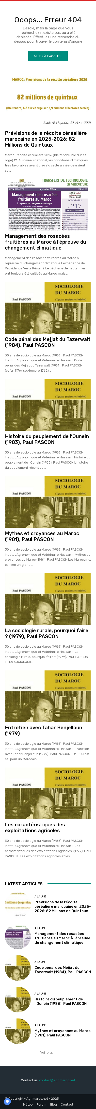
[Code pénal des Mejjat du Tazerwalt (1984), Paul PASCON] (48, 308)
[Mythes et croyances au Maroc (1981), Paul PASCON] (48, 502)
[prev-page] (8, 867)
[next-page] (16, 867)
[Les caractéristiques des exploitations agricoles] (48, 793)
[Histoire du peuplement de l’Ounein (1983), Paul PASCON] (48, 405)
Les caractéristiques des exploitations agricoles (35, 827)
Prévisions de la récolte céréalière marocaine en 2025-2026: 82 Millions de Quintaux (46, 139)
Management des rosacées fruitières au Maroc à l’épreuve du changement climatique (45, 242)
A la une (40, 896)
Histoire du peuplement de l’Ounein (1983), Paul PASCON (47, 439)
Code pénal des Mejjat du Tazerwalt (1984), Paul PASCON (48, 342)
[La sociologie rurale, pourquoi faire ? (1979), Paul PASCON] (48, 599)
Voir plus (46, 1052)
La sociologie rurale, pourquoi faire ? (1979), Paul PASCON (46, 633)
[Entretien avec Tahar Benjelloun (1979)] (48, 696)
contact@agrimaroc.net (57, 1080)
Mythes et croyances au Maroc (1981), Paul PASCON (42, 536)
